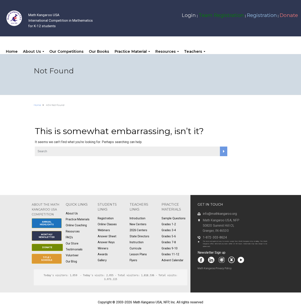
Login (189, 15)
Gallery (102, 260)
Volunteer (72, 255)
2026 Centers (138, 230)
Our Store (72, 243)
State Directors (139, 236)
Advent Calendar (173, 260)
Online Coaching (76, 225)
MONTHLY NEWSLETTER (47, 236)
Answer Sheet (107, 236)
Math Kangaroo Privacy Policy (215, 268)
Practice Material (130, 51)
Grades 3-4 (169, 230)
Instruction (137, 242)
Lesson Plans (138, 254)
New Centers (138, 224)
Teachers (193, 51)
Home (12, 51)
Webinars (104, 230)
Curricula (135, 248)
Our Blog (71, 261)
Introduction (137, 218)
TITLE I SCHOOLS (46, 258)
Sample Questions (174, 218)
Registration (262, 15)
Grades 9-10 (170, 248)
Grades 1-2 (169, 224)
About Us (32, 51)
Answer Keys (106, 242)
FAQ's (69, 237)
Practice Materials (77, 219)
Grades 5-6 (169, 236)
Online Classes (107, 224)
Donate (289, 15)
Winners (103, 248)
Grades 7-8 (169, 242)
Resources (165, 51)
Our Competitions (66, 51)
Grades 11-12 (170, 254)
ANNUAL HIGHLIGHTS (47, 223)
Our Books (99, 51)
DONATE (47, 247)
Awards (103, 254)
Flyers (133, 260)
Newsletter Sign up (211, 252)
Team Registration (221, 15)
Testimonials (74, 249)
